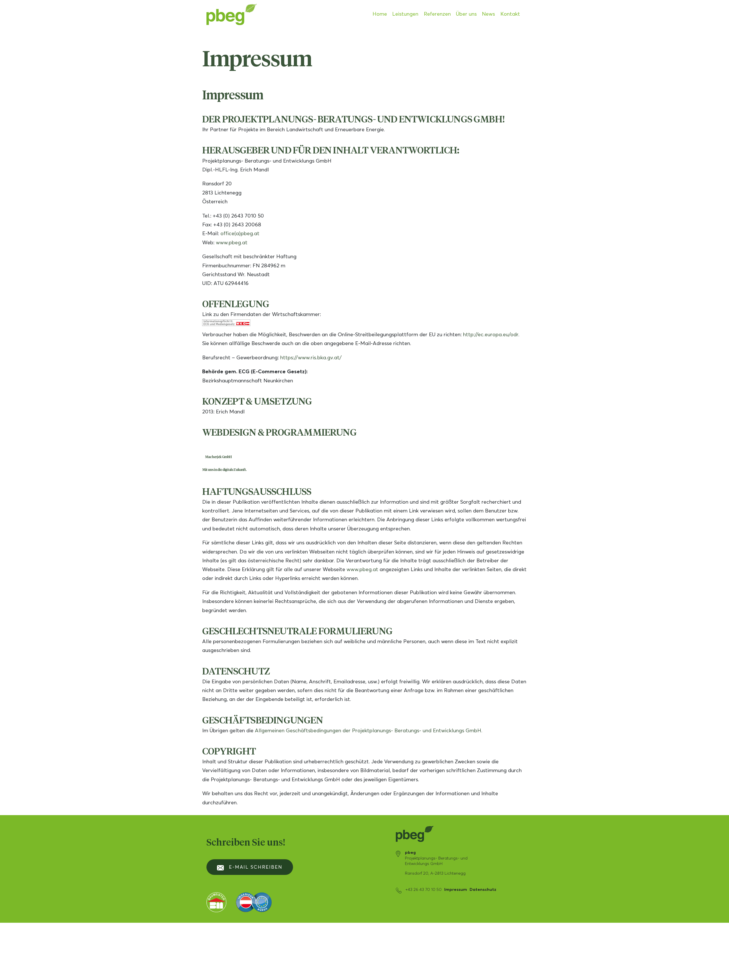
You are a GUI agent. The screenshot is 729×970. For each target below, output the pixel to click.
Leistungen (405, 14)
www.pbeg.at (231, 242)
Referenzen (437, 14)
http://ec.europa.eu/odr (490, 334)
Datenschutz (483, 889)
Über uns (466, 14)
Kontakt (510, 14)
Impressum (455, 889)
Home (379, 14)
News (488, 14)
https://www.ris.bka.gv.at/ (311, 357)
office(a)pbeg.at (239, 233)
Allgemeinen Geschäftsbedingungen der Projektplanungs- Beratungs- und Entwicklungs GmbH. (368, 730)
